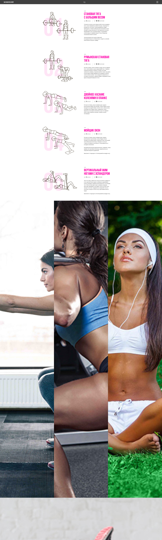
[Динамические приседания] (81, 349)
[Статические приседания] (27, 349)
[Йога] (135, 349)
